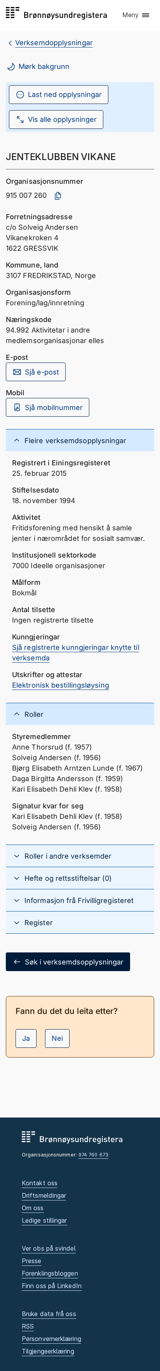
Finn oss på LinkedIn (52, 1286)
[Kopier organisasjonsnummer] (58, 196)
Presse (32, 1261)
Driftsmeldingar (44, 1195)
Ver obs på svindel (49, 1248)
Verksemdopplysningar (54, 43)
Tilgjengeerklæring (48, 1351)
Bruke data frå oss (49, 1314)
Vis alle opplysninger (62, 119)
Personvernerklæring (51, 1339)
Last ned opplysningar (65, 94)
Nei (57, 1038)
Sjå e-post (42, 372)
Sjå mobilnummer (54, 407)
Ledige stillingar (44, 1220)
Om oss (33, 1208)
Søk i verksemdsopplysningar (74, 962)
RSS (28, 1326)
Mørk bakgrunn (44, 66)
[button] (136, 15)
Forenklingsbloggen (50, 1273)
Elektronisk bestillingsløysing (60, 685)
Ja (26, 1038)
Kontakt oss (39, 1183)
